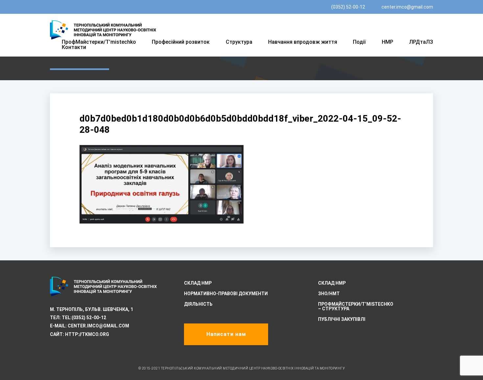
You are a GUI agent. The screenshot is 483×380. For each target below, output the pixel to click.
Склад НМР (198, 283)
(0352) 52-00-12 (348, 7)
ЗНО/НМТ (329, 293)
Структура (239, 42)
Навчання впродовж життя (302, 42)
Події (359, 42)
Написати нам (226, 334)
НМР (387, 42)
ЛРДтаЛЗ (421, 42)
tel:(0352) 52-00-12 (84, 317)
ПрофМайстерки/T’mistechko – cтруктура (355, 306)
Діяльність (198, 304)
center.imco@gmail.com (407, 7)
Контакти (74, 47)
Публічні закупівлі (341, 319)
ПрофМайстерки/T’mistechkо (99, 42)
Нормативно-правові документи (226, 293)
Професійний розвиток (181, 42)
